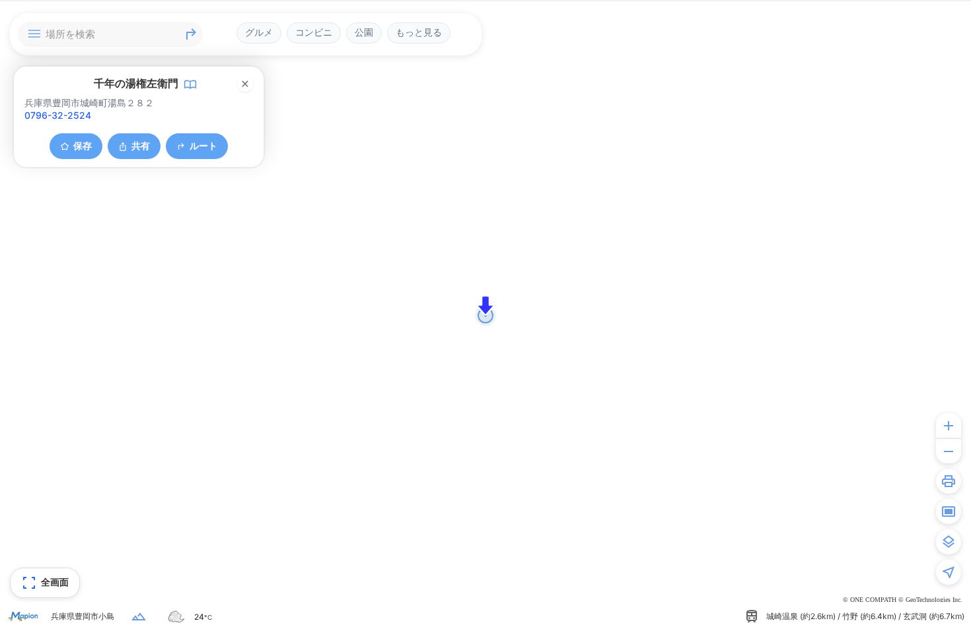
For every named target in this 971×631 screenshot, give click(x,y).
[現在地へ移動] (948, 572)
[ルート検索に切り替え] (191, 34)
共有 (140, 145)
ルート (203, 145)
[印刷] (948, 481)
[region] (485, 315)
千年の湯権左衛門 (136, 83)
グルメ (259, 32)
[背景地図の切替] (948, 541)
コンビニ (313, 32)
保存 (82, 145)
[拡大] (948, 425)
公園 (364, 32)
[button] (485, 306)
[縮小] (948, 450)
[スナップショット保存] (948, 511)
